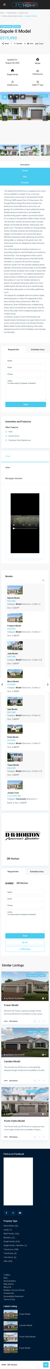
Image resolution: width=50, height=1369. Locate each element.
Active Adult (9, 1226)
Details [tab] (25, 171)
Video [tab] (7, 467)
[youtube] (20, 1213)
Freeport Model (14, 626)
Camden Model (12, 1061)
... (43, 1014)
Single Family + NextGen (14, 1245)
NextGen (7, 1238)
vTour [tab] (7, 456)
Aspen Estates (12, 1114)
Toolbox (7, 1275)
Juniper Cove (23, 13)
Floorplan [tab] (25, 183)
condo (6, 1230)
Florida (4, 16)
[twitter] (13, 1213)
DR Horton (13, 858)
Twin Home (8, 1257)
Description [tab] (25, 165)
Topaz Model (13, 765)
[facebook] (6, 1213)
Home (2, 13)
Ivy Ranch (10, 998)
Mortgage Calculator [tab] (14, 478)
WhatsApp (25, 949)
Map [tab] (25, 177)
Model (17, 27)
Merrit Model (13, 681)
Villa (5, 1261)
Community (21, 799)
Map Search (9, 1284)
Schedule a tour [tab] (37, 872)
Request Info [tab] (13, 349)
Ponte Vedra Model (14, 1120)
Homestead (11, 13)
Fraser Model (11, 1005)
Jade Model (12, 654)
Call (26, 942)
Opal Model (12, 709)
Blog (5, 1278)
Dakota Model (13, 598)
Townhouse (8, 1253)
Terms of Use (9, 1299)
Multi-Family (9, 1234)
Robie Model (12, 737)
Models (9, 576)
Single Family (6, 27)
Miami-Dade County (15, 16)
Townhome (8, 1249)
